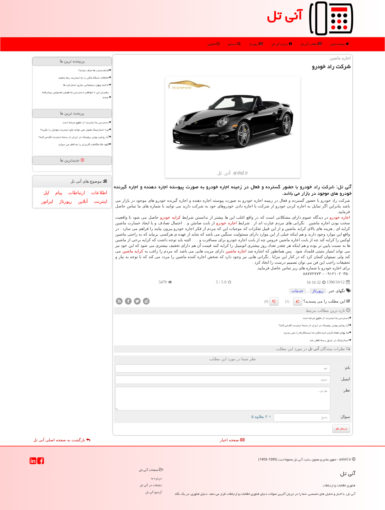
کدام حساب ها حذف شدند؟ (93, 70)
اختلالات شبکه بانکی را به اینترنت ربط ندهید (83, 77)
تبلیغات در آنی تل (151, 485)
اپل (46, 192)
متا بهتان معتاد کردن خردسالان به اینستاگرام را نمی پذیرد (316, 332)
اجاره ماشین (236, 251)
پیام (58, 192)
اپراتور (47, 201)
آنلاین (83, 201)
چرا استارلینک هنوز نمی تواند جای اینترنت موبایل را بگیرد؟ (74, 130)
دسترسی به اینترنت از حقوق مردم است (326, 318)
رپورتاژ (254, 44)
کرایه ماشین (132, 251)
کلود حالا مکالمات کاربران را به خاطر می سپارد (83, 144)
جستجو (232, 44)
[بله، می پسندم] (297, 301)
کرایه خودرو (170, 217)
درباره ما (156, 478)
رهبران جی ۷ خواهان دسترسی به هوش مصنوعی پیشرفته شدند (75, 95)
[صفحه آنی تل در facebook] (40, 462)
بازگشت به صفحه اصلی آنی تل (59, 440)
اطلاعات (99, 192)
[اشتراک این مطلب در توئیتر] (137, 301)
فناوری (211, 44)
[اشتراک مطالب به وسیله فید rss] (119, 301)
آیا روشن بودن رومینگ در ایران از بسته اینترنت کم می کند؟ (314, 325)
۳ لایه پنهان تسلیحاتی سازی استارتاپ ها (86, 85)
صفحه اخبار (230, 440)
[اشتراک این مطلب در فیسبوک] (128, 301)
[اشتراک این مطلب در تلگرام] (146, 301)
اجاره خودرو (340, 217)
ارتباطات (76, 192)
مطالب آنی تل (309, 44)
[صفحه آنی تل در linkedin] (33, 462)
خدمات (297, 291)
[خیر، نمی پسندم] (273, 301)
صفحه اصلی (338, 44)
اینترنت (100, 201)
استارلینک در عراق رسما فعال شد (329, 340)
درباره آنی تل (280, 44)
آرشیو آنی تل (153, 492)
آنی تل (284, 15)
